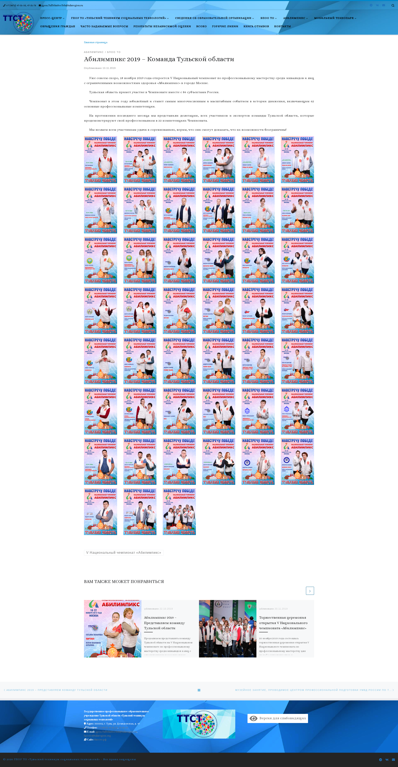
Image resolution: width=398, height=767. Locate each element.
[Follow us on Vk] (377, 5)
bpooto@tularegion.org (97, 735)
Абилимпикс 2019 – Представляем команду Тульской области (164, 623)
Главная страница (95, 42)
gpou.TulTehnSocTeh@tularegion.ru (116, 731)
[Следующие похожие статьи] (310, 591)
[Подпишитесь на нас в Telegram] (371, 5)
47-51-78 (123, 727)
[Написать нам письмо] (383, 5)
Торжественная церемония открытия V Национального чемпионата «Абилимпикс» (283, 623)
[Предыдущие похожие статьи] (301, 591)
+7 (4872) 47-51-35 (108, 727)
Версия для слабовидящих (282, 718)
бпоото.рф (100, 739)
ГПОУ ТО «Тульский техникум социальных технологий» (57, 759)
